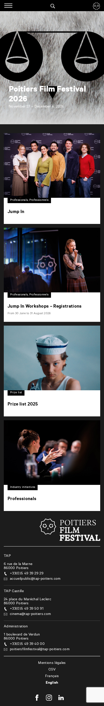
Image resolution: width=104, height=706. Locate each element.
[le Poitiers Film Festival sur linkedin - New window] (61, 698)
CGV (52, 670)
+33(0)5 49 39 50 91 (26, 609)
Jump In (16, 212)
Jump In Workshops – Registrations (45, 306)
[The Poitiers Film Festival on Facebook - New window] (37, 698)
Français (52, 677)
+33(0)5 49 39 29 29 (26, 574)
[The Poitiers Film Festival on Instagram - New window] (49, 698)
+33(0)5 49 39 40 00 (27, 644)
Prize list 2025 (23, 404)
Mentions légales (52, 663)
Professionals (22, 499)
